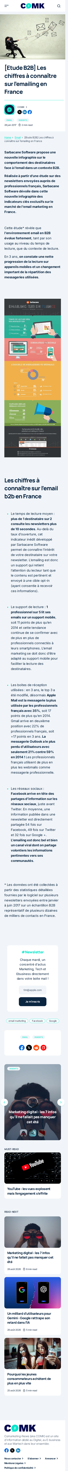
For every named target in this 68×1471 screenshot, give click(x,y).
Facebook (37, 1020)
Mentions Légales (13, 1463)
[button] (6, 6)
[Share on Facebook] (21, 1047)
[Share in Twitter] (29, 1047)
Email (9, 120)
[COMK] (9, 110)
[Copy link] (43, 1047)
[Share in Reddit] (36, 1047)
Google (53, 1020)
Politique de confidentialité (18, 1467)
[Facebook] (6, 1450)
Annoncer (50, 1458)
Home (7, 137)
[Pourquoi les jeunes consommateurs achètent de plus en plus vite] (32, 1353)
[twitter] (19, 112)
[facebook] (29, 112)
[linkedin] (24, 112)
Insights (23, 120)
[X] (12, 1450)
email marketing (17, 1020)
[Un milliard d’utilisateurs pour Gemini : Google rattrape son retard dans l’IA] (32, 1292)
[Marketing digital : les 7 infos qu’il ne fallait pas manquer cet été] (32, 1102)
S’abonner (33, 1458)
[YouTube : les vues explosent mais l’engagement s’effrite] (32, 1168)
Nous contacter (12, 1458)
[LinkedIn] (18, 1450)
